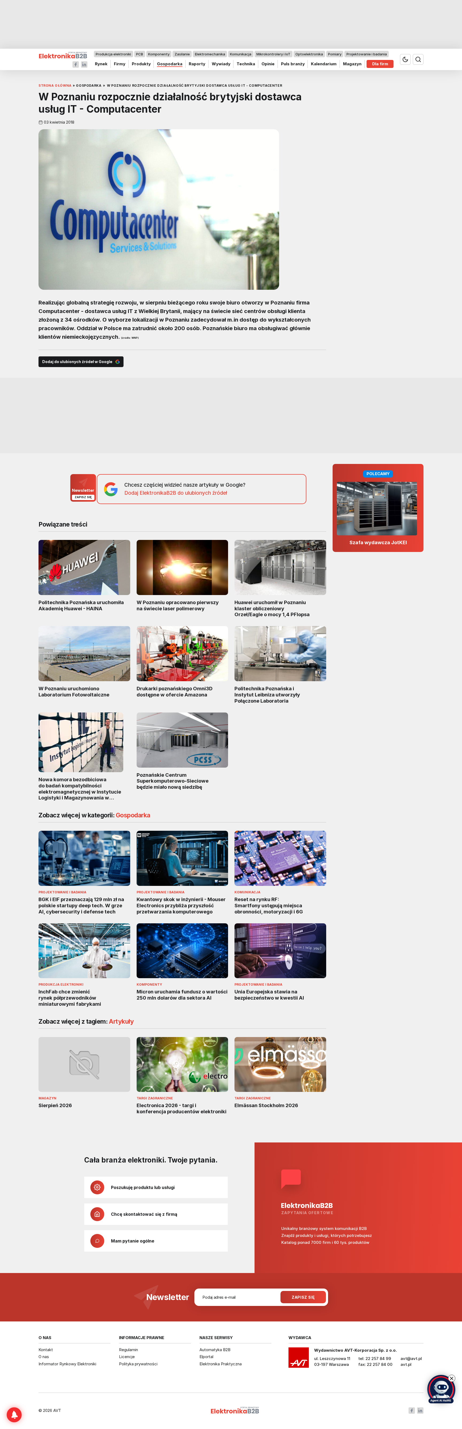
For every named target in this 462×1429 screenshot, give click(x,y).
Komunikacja (240, 54)
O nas (43, 1356)
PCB (139, 54)
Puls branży (293, 63)
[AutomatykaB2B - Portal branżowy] (62, 55)
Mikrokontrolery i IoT (273, 54)
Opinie (268, 63)
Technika (246, 63)
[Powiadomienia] (14, 1414)
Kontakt (45, 1349)
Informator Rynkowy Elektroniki (67, 1363)
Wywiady (221, 63)
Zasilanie (182, 54)
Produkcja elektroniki (113, 54)
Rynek (101, 63)
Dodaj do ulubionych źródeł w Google (77, 361)
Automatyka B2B (214, 1349)
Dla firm (380, 63)
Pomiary (334, 54)
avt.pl (406, 1364)
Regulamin (128, 1349)
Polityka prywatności (138, 1363)
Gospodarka (169, 63)
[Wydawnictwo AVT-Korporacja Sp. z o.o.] (298, 1359)
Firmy (119, 63)
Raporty (197, 63)
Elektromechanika (210, 54)
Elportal (206, 1356)
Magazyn (352, 63)
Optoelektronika (309, 54)
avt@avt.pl (411, 1358)
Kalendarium (324, 63)
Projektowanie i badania (366, 54)
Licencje (127, 1356)
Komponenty (159, 54)
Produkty (141, 63)
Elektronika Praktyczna (220, 1363)
